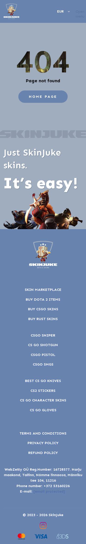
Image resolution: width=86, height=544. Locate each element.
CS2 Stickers (43, 390)
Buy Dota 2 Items (43, 299)
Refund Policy (43, 453)
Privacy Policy (43, 443)
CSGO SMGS (43, 364)
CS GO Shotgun (43, 345)
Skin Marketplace (43, 289)
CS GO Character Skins (43, 400)
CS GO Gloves (43, 410)
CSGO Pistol (43, 355)
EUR (60, 11)
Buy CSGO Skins (43, 309)
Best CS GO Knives (43, 381)
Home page (43, 96)
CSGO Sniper (43, 335)
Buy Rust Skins (43, 319)
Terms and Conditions (43, 433)
